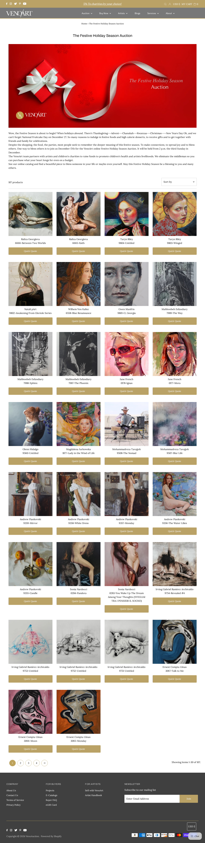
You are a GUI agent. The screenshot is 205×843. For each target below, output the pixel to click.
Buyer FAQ (51, 800)
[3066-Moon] (30, 712)
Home (84, 23)
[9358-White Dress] (79, 494)
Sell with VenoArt (94, 790)
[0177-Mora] (175, 354)
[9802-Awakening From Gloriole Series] (30, 284)
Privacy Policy (13, 804)
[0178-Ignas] (127, 354)
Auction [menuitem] (86, 13)
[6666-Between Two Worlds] (30, 214)
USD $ (176, 4)
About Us (11, 790)
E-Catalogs (51, 795)
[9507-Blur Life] (175, 424)
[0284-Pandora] (79, 564)
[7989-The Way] (175, 284)
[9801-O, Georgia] (127, 284)
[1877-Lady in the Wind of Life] (79, 424)
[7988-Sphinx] (30, 354)
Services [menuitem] (151, 13)
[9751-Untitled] (127, 642)
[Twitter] (15, 4)
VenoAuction (32, 836)
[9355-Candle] (30, 564)
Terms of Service (15, 800)
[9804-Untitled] (127, 214)
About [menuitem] (169, 13)
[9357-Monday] (127, 494)
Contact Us (12, 795)
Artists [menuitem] (121, 13)
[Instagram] (11, 4)
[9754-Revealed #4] (175, 564)
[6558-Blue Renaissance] (79, 284)
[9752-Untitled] (79, 642)
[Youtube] (24, 4)
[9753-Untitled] (30, 642)
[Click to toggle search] (165, 4)
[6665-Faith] (79, 214)
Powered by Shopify (51, 836)
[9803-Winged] (175, 214)
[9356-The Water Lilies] (175, 494)
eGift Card (51, 804)
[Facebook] (7, 4)
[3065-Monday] (79, 712)
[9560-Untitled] (30, 424)
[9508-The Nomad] (127, 424)
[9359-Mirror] (30, 494)
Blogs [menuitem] (137, 13)
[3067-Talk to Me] (175, 642)
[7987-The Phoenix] (79, 354)
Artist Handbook (93, 795)
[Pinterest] (20, 4)
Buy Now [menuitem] (104, 13)
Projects (50, 790)
